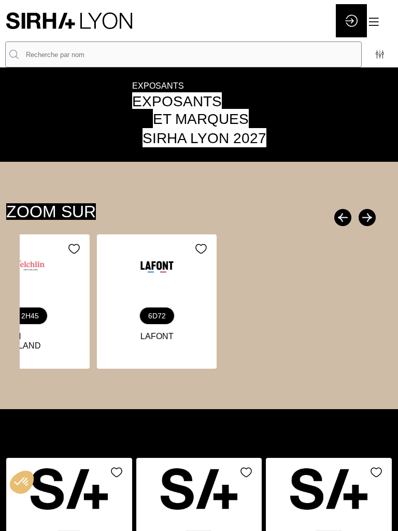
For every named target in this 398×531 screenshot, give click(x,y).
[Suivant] (365, 217)
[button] (379, 21)
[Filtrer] (380, 54)
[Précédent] (344, 217)
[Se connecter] (351, 20)
